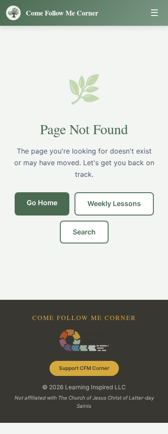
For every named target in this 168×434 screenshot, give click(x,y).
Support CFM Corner (84, 368)
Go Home (42, 202)
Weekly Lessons (114, 203)
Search (84, 232)
